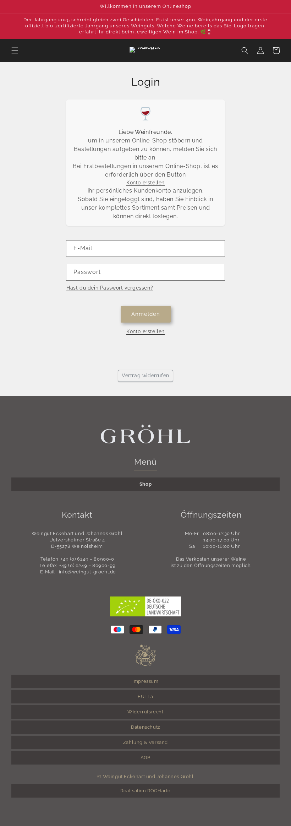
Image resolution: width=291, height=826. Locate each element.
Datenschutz (145, 727)
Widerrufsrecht (145, 711)
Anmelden (145, 314)
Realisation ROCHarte (145, 790)
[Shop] (145, 50)
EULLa (145, 696)
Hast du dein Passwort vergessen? (109, 288)
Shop (145, 484)
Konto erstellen (145, 182)
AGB (146, 757)
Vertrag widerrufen (145, 375)
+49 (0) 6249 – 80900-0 (87, 559)
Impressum (145, 681)
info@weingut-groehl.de (87, 571)
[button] (15, 50)
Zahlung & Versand (145, 742)
